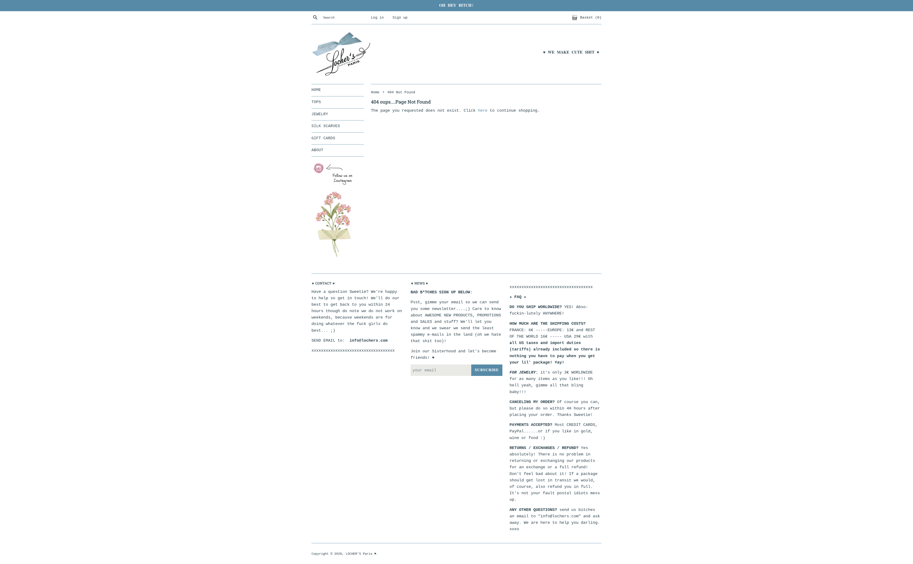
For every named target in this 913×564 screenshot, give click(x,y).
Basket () (590, 17)
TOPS (316, 102)
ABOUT (317, 150)
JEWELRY (319, 114)
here (482, 110)
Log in (377, 17)
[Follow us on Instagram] (335, 174)
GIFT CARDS (323, 138)
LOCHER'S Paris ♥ (361, 554)
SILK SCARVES (325, 126)
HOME (316, 90)
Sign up (400, 17)
